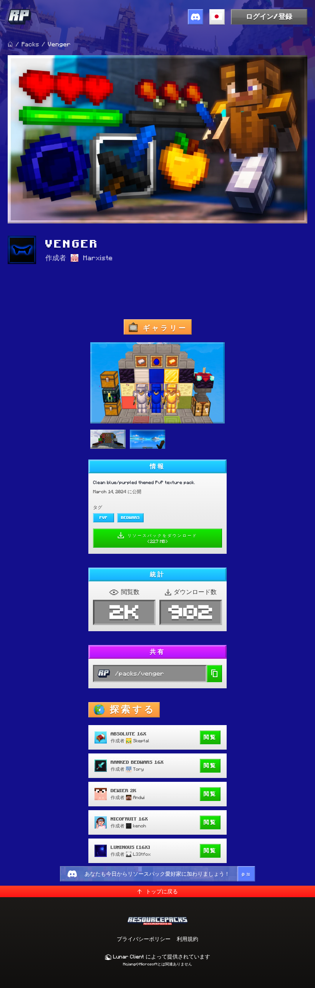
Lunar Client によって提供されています (160, 956)
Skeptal (141, 741)
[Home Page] (10, 44)
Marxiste (98, 258)
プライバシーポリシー (144, 939)
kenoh (139, 826)
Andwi (138, 797)
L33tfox (142, 854)
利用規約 (187, 939)
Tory (138, 769)
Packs (30, 44)
